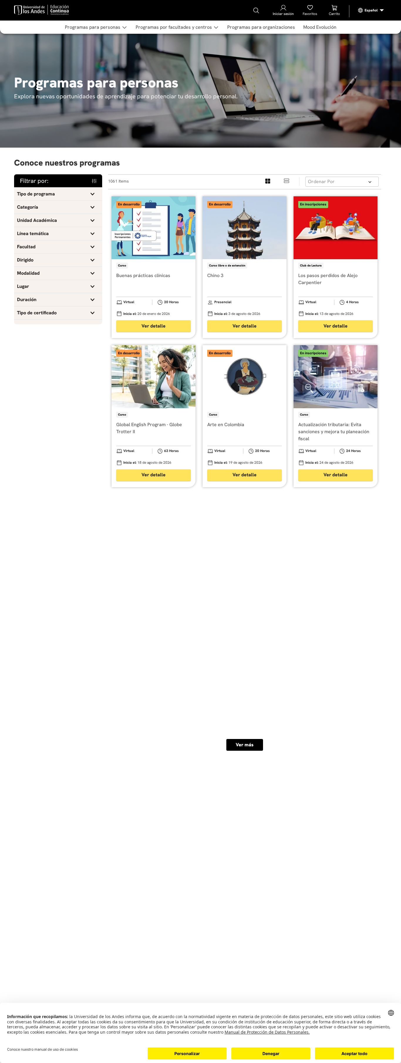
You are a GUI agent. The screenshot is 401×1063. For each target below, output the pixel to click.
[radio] (268, 181)
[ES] (371, 10)
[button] (58, 194)
